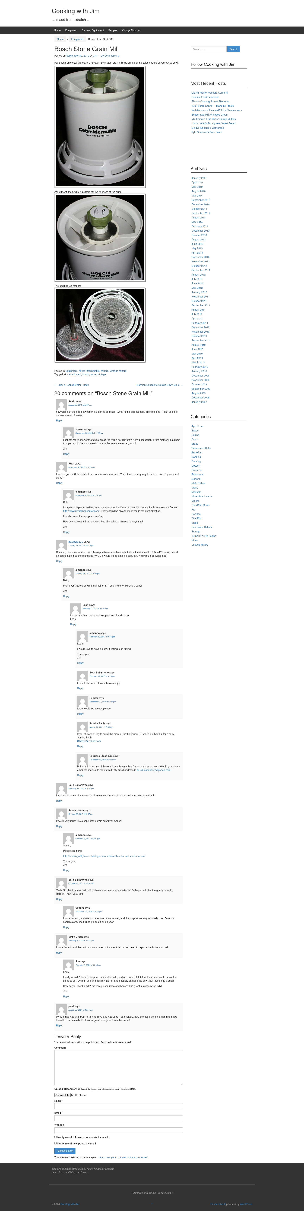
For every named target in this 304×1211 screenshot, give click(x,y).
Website (59, 1125)
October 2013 (199, 235)
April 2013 (197, 252)
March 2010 (198, 362)
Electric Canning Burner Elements (210, 101)
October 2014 (199, 208)
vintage (102, 374)
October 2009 (199, 384)
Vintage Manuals (131, 30)
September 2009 (201, 388)
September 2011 (201, 305)
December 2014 (201, 204)
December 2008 (201, 397)
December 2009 (201, 375)
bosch (86, 374)
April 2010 (197, 358)
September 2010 (201, 340)
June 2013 (197, 244)
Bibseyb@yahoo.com (89, 741)
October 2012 (199, 265)
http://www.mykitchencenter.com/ (81, 511)
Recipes (112, 30)
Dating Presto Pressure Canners (210, 92)
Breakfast (197, 452)
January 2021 (199, 178)
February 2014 (200, 226)
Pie (193, 509)
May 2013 (197, 248)
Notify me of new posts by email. (77, 1143)
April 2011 (197, 318)
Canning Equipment (93, 30)
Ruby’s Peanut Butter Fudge (71, 385)
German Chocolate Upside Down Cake (160, 385)
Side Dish (197, 518)
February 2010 (200, 366)
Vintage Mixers (118, 370)
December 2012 (201, 257)
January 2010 (199, 371)
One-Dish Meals (201, 505)
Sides (195, 522)
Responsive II (218, 1204)
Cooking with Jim (76, 10)
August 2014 (199, 217)
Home (57, 30)
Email (58, 1112)
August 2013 (199, 239)
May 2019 (197, 186)
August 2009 (199, 393)
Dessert (196, 465)
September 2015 (201, 200)
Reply (59, 420)
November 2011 (201, 296)
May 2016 (197, 195)
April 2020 (197, 182)
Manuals (196, 492)
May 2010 (197, 353)
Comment (60, 1047)
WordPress (246, 1204)
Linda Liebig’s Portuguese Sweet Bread (213, 123)
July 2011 (197, 314)
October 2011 (199, 301)
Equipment (71, 30)
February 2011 (200, 323)
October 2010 (199, 336)
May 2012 (197, 287)
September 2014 (201, 213)
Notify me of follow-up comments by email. (83, 1137)
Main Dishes (198, 483)
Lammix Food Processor (205, 97)
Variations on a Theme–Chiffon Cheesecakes (217, 110)
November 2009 (201, 380)
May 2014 (197, 222)
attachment (75, 374)
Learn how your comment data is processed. (123, 1157)
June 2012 (197, 283)
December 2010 (201, 327)
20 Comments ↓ (110, 55)
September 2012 (201, 270)
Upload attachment (95, 1089)
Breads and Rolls (201, 448)
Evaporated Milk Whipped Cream (210, 114)
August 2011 (199, 309)
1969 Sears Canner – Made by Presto (213, 105)
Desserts (196, 470)
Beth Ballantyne (75, 542)
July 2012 (197, 279)
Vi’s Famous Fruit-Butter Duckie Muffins (214, 119)
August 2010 (199, 344)
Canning (196, 457)
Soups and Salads (202, 527)
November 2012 (201, 261)
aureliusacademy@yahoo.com (153, 770)
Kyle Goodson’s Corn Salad (207, 132)
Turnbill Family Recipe (204, 536)
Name (58, 1100)
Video (195, 540)
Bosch (195, 439)
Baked (195, 430)
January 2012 (199, 292)
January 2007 (199, 402)
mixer (94, 374)
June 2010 (197, 349)
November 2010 (201, 331)
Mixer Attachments (89, 370)
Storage (196, 531)
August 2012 (199, 274)
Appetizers (197, 426)
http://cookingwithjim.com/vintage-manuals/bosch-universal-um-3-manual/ (104, 856)
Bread (195, 443)
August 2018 (199, 191)
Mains (195, 487)
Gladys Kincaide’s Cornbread (208, 127)
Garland (196, 478)
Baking (195, 435)
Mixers (104, 370)
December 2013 (201, 230)
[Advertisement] (205, 149)
